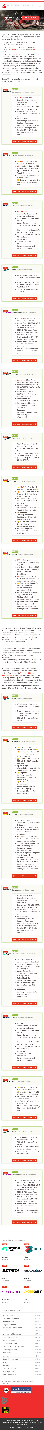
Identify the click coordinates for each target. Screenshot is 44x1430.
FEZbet (20, 560)
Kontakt (12, 1427)
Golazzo (20, 98)
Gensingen (22, 1362)
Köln (20, 675)
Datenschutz (21, 1427)
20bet (4, 52)
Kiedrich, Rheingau (22, 1368)
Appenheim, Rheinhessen (22, 1334)
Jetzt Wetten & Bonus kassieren (24, 142)
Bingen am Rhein (22, 1324)
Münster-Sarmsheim (22, 1331)
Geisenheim (29, 92)
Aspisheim (22, 1356)
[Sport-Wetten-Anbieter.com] (17, 5)
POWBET (23, 487)
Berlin (12, 675)
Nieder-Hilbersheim (22, 1359)
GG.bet (35, 49)
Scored (20, 211)
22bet (14, 49)
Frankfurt (23, 673)
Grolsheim (22, 1365)
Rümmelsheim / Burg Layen (22, 1346)
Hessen (31, 1381)
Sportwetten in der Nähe (10, 1381)
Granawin (21, 380)
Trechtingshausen (22, 1350)
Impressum (30, 1427)
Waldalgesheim (22, 1371)
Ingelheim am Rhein (22, 1337)
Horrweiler (22, 1353)
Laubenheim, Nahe (22, 1343)
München (32, 673)
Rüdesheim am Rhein (22, 1318)
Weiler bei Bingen (22, 1340)
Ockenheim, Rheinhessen (22, 1328)
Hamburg (5, 675)
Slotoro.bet (21, 318)
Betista (22, 161)
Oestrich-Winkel (22, 1315)
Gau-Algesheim (22, 1321)
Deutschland (18, 54)
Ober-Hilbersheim (22, 1375)
